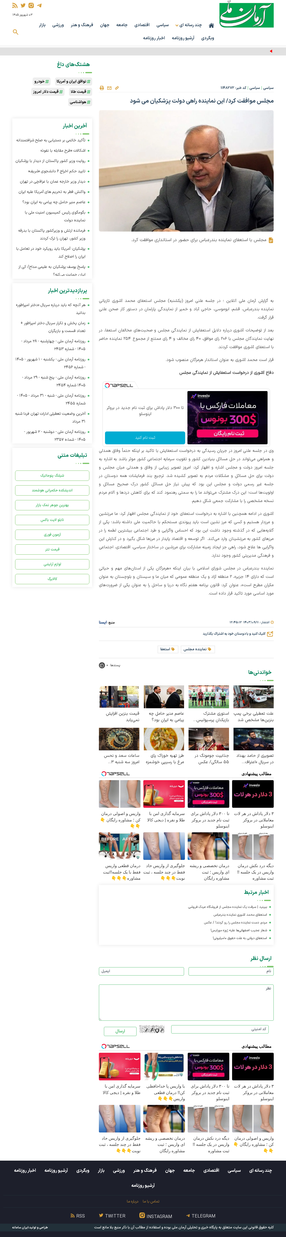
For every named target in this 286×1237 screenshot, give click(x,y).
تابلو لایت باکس (52, 520)
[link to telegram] (39, 5)
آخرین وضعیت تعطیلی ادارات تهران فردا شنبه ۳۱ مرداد (50, 418)
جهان (104, 25)
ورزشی (58, 25)
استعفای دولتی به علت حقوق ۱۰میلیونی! (240, 938)
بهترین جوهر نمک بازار (52, 505)
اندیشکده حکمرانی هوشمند (52, 490)
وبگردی (207, 38)
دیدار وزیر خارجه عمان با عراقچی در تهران (52, 182)
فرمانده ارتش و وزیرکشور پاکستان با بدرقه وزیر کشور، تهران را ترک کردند (51, 234)
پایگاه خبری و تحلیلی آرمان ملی (195, 1227)
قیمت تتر (52, 549)
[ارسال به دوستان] (109, 88)
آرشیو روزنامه (183, 38)
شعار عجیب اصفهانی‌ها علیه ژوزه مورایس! (239, 930)
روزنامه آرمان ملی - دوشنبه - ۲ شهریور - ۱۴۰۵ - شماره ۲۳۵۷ (54, 436)
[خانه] (211, 25)
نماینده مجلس (195, 649)
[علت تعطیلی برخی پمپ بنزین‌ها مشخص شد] (253, 696)
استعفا (165, 649)
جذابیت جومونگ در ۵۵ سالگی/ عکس (212, 759)
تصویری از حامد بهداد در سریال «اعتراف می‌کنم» (255, 759)
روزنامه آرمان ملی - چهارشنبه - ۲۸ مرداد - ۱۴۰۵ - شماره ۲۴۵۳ (53, 345)
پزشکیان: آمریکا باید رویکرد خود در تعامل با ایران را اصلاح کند (50, 252)
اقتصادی (142, 25)
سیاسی (162, 25)
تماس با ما (151, 1201)
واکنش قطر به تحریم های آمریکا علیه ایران (51, 192)
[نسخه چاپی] (101, 88)
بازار (42, 25)
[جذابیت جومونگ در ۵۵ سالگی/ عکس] (209, 739)
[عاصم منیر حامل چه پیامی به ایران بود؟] (164, 696)
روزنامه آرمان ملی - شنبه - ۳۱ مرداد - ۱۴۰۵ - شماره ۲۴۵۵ (51, 399)
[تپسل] (107, 385)
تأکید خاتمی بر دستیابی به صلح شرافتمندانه (50, 140)
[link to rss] (15, 5)
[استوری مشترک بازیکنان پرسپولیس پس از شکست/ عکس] (209, 696)
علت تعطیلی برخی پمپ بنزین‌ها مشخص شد (253, 716)
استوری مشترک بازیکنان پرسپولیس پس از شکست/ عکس (210, 716)
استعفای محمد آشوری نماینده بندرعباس (240, 914)
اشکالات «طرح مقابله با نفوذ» (62, 151)
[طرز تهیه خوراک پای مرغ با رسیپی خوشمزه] (164, 739)
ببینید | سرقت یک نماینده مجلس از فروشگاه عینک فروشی (227, 906)
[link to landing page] (246, 14)
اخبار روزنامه (154, 38)
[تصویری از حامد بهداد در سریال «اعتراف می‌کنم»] (253, 739)
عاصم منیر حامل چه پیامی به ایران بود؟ (166, 716)
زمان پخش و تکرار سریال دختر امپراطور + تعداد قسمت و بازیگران (53, 327)
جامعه (122, 25)
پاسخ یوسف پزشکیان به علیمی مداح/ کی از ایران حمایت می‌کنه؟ (51, 271)
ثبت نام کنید (145, 438)
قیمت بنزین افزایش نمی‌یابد (122, 716)
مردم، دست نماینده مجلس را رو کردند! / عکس (235, 922)
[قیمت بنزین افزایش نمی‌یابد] (119, 696)
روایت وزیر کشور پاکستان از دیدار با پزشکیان (237, 51)
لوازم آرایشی (52, 564)
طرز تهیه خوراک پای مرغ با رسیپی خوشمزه (165, 759)
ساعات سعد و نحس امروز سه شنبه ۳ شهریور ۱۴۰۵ (121, 759)
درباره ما (132, 1201)
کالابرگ (52, 579)
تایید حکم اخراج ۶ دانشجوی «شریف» (56, 171)
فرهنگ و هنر (82, 25)
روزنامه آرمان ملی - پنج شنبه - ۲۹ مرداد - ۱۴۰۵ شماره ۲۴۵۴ (53, 381)
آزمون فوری (52, 534)
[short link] (117, 88)
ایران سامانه (20, 1227)
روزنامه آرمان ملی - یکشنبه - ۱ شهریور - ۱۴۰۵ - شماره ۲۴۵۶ (50, 363)
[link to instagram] (31, 5)
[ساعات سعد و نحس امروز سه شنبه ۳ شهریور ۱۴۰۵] (119, 739)
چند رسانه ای (260, 1170)
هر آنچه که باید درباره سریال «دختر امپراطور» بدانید (50, 309)
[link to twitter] (23, 5)
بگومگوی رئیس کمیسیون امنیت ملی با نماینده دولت (55, 216)
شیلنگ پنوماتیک (52, 475)
